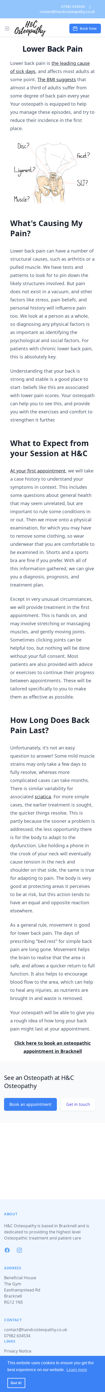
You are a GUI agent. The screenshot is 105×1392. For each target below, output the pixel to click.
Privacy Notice (17, 1351)
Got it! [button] (16, 1383)
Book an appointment (30, 1104)
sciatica (43, 797)
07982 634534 (73, 6)
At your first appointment (37, 471)
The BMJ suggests (56, 79)
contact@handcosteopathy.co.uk (67, 11)
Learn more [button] (77, 1370)
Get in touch (78, 1104)
